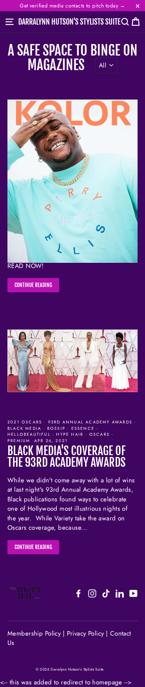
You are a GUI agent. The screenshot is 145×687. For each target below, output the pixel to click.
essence (82, 428)
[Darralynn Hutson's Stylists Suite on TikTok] (106, 593)
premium (19, 441)
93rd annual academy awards (90, 422)
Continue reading (33, 285)
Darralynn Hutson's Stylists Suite (69, 22)
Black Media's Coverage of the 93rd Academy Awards (66, 456)
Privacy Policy (85, 633)
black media (25, 428)
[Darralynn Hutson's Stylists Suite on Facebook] (78, 593)
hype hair (69, 434)
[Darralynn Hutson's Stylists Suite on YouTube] (133, 593)
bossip (56, 428)
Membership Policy (35, 633)
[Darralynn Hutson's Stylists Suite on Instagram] (92, 593)
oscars (99, 434)
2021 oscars (25, 422)
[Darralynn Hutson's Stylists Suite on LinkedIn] (120, 593)
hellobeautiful (29, 434)
